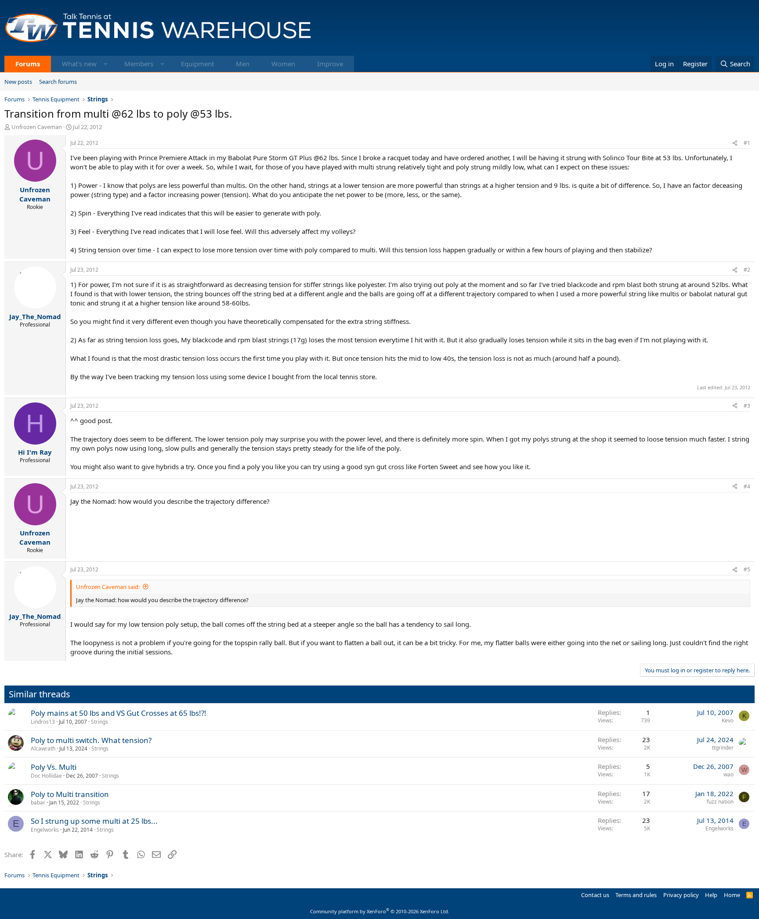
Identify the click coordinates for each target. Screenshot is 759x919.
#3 (747, 405)
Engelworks (45, 829)
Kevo (728, 720)
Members (138, 63)
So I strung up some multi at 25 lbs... (94, 821)
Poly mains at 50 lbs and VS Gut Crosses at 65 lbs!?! (118, 713)
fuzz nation (720, 801)
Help (711, 895)
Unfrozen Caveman (36, 127)
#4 (747, 486)
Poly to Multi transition (70, 794)
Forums (27, 63)
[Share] (735, 143)
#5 (747, 569)
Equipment (197, 63)
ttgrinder (723, 747)
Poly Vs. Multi (53, 767)
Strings (99, 721)
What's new (79, 63)
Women (283, 63)
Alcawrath (43, 748)
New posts (18, 82)
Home (732, 895)
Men (242, 63)
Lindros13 (43, 721)
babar (38, 802)
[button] (105, 64)
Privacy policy (681, 895)
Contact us (595, 895)
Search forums (58, 82)
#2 (747, 269)
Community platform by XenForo (379, 911)
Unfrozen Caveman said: (108, 587)
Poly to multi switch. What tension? (91, 740)
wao (728, 774)
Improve (330, 63)
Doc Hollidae (46, 775)
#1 (747, 143)
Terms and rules (636, 895)
